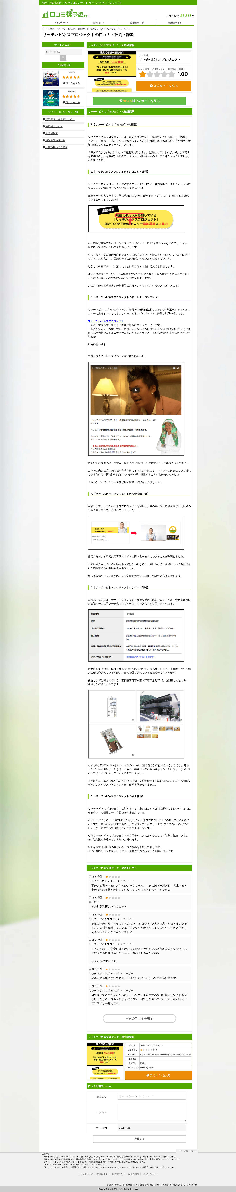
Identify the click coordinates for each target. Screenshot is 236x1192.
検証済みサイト (54, 126)
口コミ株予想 (115, 1189)
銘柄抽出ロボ (137, 22)
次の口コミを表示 (140, 1018)
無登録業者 (51, 133)
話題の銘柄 (133, 1174)
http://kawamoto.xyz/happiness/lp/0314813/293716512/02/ (165, 1054)
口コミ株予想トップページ (54, 28)
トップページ (61, 22)
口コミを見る (72, 83)
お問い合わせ (149, 1174)
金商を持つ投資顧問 (56, 147)
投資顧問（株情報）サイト (60, 119)
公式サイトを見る (165, 86)
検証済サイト (175, 22)
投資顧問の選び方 (55, 140)
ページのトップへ (188, 1151)
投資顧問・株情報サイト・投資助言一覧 (85, 28)
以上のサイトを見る (143, 101)
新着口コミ (99, 22)
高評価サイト (118, 1174)
